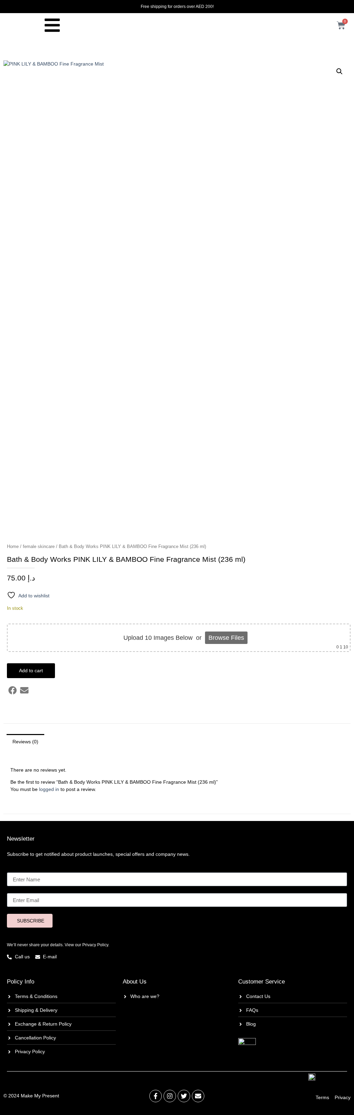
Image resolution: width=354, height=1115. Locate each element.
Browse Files (226, 637)
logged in (49, 789)
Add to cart (31, 670)
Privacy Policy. (95, 944)
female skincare (39, 546)
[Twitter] (184, 1096)
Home (13, 546)
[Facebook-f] (155, 1096)
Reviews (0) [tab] (25, 741)
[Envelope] (198, 1096)
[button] (339, 71)
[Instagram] (170, 1096)
